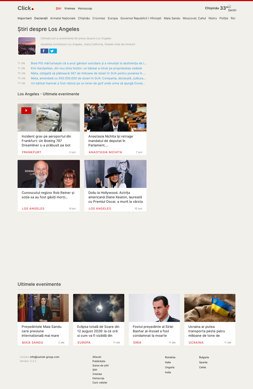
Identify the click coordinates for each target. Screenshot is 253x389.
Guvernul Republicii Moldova (140, 18)
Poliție (223, 18)
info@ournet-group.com (44, 356)
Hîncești (155, 18)
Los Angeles (33, 208)
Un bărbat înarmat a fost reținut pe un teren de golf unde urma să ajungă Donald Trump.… (89, 83)
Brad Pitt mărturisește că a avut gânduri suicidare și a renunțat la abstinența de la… (89, 63)
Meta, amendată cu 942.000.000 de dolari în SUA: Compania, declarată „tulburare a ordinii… (89, 78)
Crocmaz (98, 18)
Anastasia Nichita (105, 152)
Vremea (69, 8)
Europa (113, 18)
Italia (168, 362)
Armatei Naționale (62, 18)
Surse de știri (100, 365)
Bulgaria (204, 357)
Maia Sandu (172, 18)
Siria (137, 342)
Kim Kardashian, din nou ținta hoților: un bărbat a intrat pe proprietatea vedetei (86, 68)
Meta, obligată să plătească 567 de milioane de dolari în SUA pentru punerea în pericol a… (89, 73)
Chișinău (212, 8)
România (170, 357)
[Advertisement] (82, 247)
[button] (44, 51)
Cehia (202, 367)
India (168, 372)
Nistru (213, 18)
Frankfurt (31, 152)
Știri (58, 8)
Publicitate (98, 361)
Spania (203, 362)
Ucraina (196, 342)
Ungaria (169, 367)
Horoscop (85, 8)
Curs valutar (99, 382)
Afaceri (96, 356)
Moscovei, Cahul (194, 18)
